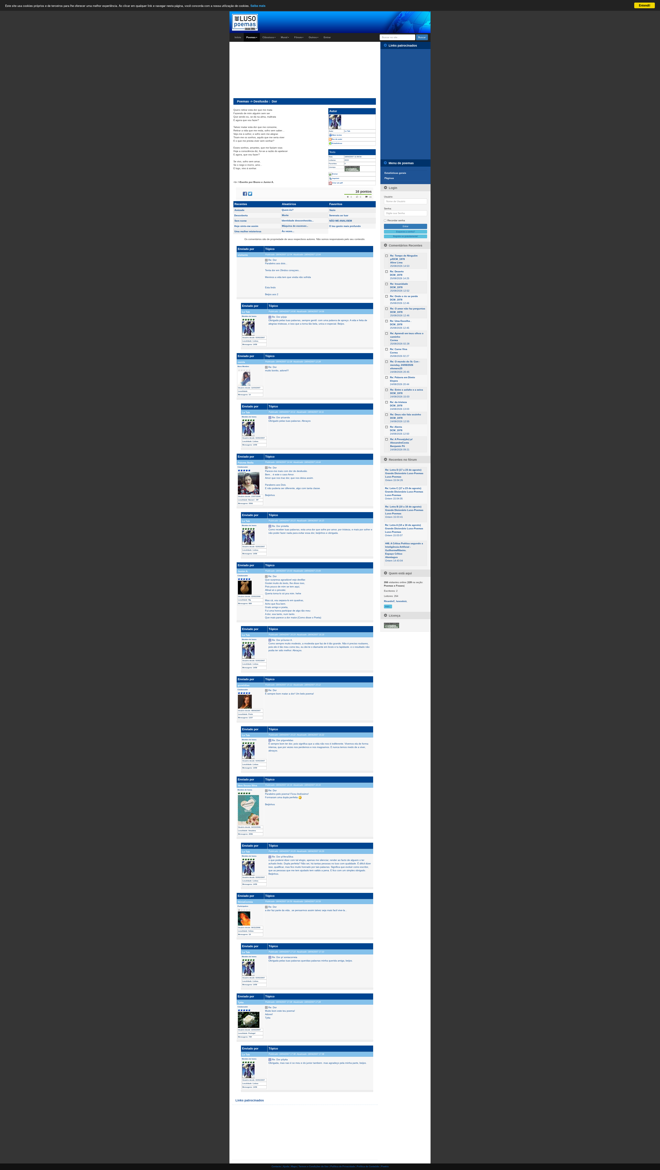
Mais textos (337, 135)
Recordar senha (396, 220)
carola (241, 362)
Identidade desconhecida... (298, 220)
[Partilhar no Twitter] (250, 194)
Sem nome (240, 220)
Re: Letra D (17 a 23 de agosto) (403, 469)
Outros (313, 37)
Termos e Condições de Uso (313, 1166)
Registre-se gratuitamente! (405, 236)
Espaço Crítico (393, 553)
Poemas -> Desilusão (252, 101)
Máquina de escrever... (295, 226)
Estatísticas (337, 143)
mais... (388, 606)
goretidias (244, 685)
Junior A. (243, 571)
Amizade (239, 210)
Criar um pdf (337, 183)
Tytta (241, 1002)
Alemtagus (391, 557)
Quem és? (288, 210)
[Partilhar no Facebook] (245, 194)
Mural (284, 37)
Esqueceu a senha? (405, 232)
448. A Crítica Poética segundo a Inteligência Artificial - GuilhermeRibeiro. (404, 547)
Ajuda (286, 1166)
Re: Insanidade (399, 283)
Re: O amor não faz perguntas (407, 308)
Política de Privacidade (342, 1166)
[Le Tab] (352, 122)
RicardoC (389, 601)
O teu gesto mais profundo (345, 226)
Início (238, 37)
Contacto (276, 1166)
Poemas (251, 37)
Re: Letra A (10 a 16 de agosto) (403, 525)
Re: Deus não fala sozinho (405, 414)
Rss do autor (337, 139)
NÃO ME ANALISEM (340, 220)
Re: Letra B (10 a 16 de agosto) (403, 506)
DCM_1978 (396, 275)
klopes (394, 380)
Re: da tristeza (398, 402)
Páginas (389, 178)
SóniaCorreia (245, 901)
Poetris (385, 1166)
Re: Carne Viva (398, 349)
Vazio (332, 210)
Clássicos (268, 37)
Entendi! (644, 5)
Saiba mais (257, 6)
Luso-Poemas (393, 476)
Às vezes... (288, 231)
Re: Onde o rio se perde (404, 296)
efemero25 (396, 368)
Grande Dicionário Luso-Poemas (404, 473)
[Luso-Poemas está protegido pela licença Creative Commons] (391, 625)
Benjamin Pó (397, 446)
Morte (285, 215)
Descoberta (241, 215)
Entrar (327, 37)
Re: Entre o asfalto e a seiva (406, 389)
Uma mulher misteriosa (247, 231)
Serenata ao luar (338, 215)
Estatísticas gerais (395, 173)
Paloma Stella (246, 462)
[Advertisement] (262, 70)
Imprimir (335, 178)
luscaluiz (401, 601)
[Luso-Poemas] (254, 22)
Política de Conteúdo (368, 1166)
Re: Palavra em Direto (402, 377)
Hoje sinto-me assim (246, 226)
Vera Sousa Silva (247, 785)
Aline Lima (396, 262)
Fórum (298, 37)
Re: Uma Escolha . (400, 321)
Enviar (335, 174)
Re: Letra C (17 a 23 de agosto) (403, 488)
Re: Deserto (397, 271)
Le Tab (246, 311)
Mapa (294, 1166)
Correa (394, 340)
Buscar (422, 37)
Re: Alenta (396, 426)
